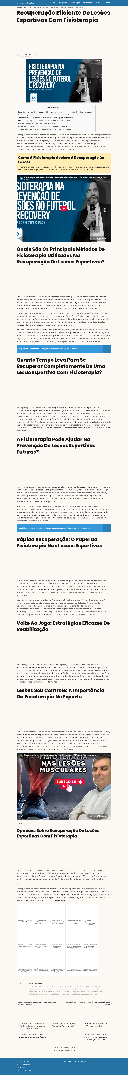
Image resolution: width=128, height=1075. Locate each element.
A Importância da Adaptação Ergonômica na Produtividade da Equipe (88, 1003)
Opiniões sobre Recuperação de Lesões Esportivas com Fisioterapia (44, 129)
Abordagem (88, 3)
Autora (98, 3)
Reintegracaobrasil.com (26, 3)
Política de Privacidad (25, 1065)
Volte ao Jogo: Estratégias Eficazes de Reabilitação (38, 123)
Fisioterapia (75, 3)
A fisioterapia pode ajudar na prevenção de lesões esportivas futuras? (45, 118)
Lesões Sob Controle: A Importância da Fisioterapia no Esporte (42, 126)
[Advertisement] (64, 38)
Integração (62, 3)
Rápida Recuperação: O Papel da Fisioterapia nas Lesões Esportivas (44, 120)
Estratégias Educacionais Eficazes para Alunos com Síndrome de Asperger (37, 1003)
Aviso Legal (21, 1067)
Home (52, 3)
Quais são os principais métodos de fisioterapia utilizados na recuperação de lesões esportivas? (55, 112)
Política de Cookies (24, 1070)
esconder (61, 107)
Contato (108, 3)
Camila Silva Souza (29, 54)
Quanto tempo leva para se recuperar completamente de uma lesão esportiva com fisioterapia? (56, 115)
